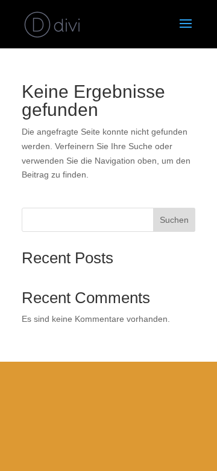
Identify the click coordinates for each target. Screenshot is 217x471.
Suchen (174, 220)
